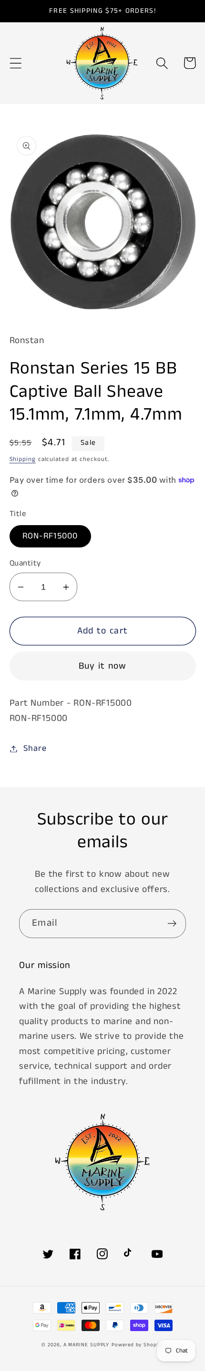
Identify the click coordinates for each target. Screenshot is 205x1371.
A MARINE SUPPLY (86, 1345)
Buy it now (103, 666)
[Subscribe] (171, 923)
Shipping (23, 459)
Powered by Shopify (137, 1345)
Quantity (25, 563)
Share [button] (34, 748)
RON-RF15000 (50, 536)
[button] (15, 63)
